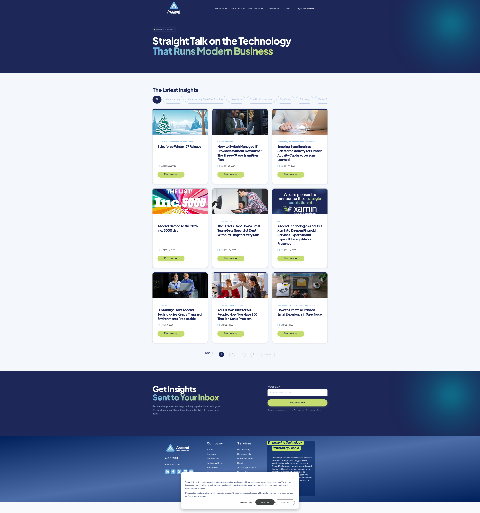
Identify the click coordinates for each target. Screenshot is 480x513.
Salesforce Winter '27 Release (179, 146)
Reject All (285, 502)
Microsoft (323, 100)
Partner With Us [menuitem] (214, 463)
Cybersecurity (173, 100)
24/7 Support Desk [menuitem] (246, 468)
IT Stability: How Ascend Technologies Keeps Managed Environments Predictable (180, 314)
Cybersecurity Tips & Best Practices (205, 100)
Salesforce (236, 100)
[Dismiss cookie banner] (294, 477)
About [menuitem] (210, 450)
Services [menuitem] (211, 454)
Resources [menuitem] (212, 468)
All (157, 100)
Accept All (265, 502)
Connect (287, 9)
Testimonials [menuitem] (213, 459)
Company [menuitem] (215, 443)
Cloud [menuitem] (240, 463)
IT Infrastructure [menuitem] (245, 459)
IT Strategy (304, 100)
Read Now (169, 174)
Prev (266, 354)
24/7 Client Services (305, 9)
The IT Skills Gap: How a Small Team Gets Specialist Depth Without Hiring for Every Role (238, 230)
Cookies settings (245, 502)
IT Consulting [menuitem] (243, 450)
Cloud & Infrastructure (261, 100)
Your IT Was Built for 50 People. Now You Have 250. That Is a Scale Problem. (237, 314)
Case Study (285, 100)
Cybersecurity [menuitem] (244, 454)
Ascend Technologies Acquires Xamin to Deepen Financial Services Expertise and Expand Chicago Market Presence (299, 235)
